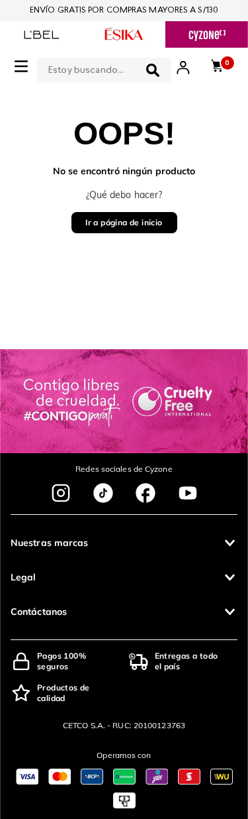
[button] (124, 542)
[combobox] (104, 67)
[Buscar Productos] (153, 70)
